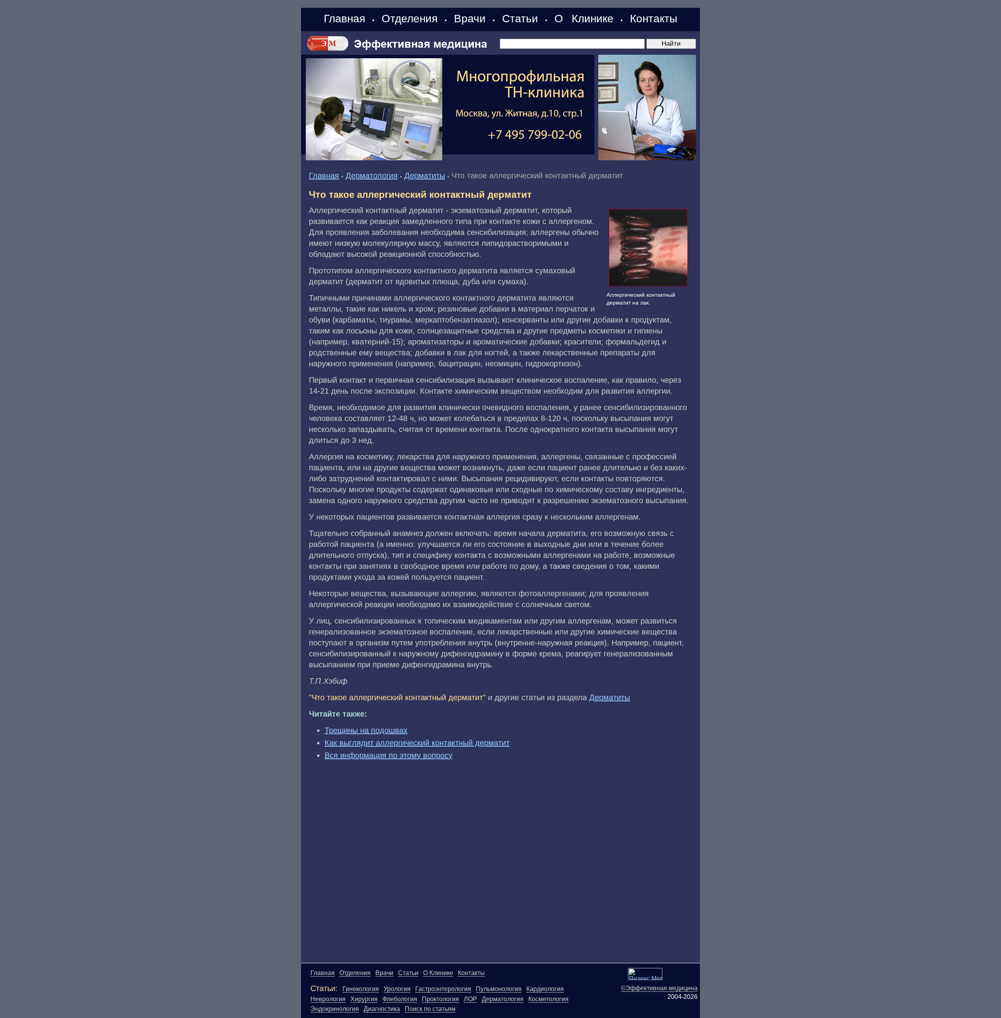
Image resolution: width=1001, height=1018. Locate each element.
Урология (397, 989)
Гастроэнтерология (443, 989)
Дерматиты (424, 175)
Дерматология (372, 175)
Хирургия (364, 999)
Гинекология (361, 989)
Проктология (440, 999)
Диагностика (382, 1008)
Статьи (520, 19)
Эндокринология (334, 1008)
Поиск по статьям (430, 1008)
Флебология (399, 999)
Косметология (548, 999)
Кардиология (545, 989)
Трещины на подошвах (366, 730)
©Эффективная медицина (659, 988)
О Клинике (584, 19)
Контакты (653, 19)
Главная (344, 19)
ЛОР (470, 999)
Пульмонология (499, 989)
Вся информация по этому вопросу (388, 755)
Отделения (410, 19)
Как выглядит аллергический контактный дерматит (417, 742)
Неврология (328, 999)
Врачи (470, 19)
